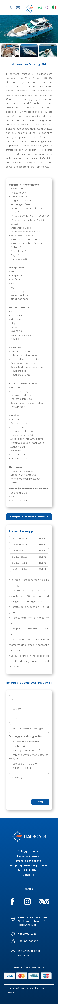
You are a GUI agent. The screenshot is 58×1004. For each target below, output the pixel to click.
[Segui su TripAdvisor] (44, 901)
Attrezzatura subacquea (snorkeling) (24, 744)
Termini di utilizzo (28, 870)
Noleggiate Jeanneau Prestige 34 (29, 516)
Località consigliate (28, 861)
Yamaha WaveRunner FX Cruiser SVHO (28, 757)
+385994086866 (28, 941)
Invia (40, 801)
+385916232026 (27, 934)
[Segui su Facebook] (12, 902)
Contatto (28, 875)
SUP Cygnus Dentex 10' (25, 750)
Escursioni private (28, 856)
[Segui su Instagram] (27, 902)
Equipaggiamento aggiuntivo (28, 865)
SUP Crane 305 (21, 768)
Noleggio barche (28, 851)
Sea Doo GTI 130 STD (24, 763)
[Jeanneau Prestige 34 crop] (29, 42)
